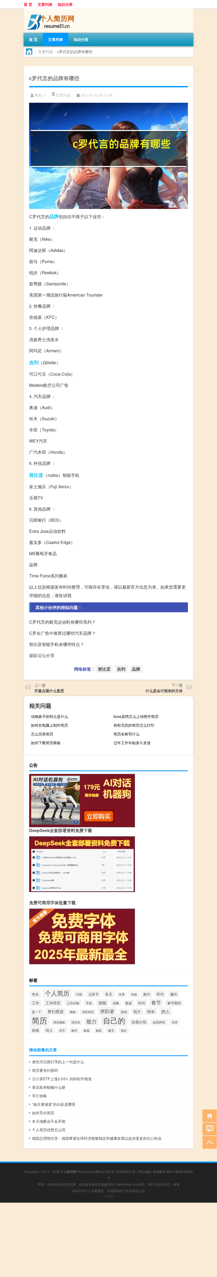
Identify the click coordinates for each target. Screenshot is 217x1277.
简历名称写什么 (126, 733)
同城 (134, 994)
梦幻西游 (56, 1011)
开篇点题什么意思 (49, 690)
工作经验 (73, 1003)
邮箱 (86, 1030)
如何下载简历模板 (46, 742)
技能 (102, 1002)
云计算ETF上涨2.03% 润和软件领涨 (62, 1078)
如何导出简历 (43, 1112)
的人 (165, 1011)
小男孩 (108, 1196)
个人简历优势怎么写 (48, 1129)
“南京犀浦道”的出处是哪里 (53, 1104)
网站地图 (144, 1171)
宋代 (160, 994)
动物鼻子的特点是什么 (49, 716)
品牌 (54, 216)
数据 (128, 1003)
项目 (123, 1030)
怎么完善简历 (42, 733)
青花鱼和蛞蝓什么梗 (48, 1087)
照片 (137, 1011)
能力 (92, 1021)
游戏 (124, 1011)
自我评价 (159, 1022)
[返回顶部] (208, 1142)
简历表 (75, 1022)
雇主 (111, 1030)
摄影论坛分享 (42, 655)
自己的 (114, 1020)
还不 (62, 1030)
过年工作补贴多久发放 (132, 742)
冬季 (122, 994)
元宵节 (93, 994)
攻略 (116, 1003)
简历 (39, 1020)
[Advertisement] (108, 1240)
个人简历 (57, 992)
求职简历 (88, 1012)
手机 (89, 1003)
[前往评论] (208, 1129)
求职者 (107, 1011)
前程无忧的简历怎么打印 (134, 725)
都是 (99, 1030)
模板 (73, 1012)
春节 (156, 1002)
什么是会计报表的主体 (164, 690)
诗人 (49, 1030)
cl (44, 95)
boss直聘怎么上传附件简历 (136, 716)
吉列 (34, 362)
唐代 (146, 994)
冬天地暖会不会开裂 (48, 1121)
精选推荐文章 (125, 1171)
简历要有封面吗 (45, 1070)
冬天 (108, 994)
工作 (35, 1002)
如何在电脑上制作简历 (49, 725)
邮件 (74, 1030)
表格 (35, 1030)
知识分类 (65, 4)
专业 (35, 994)
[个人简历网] (51, 10)
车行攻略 (39, 1095)
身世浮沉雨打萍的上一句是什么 (58, 1061)
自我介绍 (139, 1022)
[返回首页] (208, 1115)
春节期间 (174, 1003)
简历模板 (59, 1022)
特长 (151, 1011)
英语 (175, 1022)
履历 (173, 994)
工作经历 (53, 1002)
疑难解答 (159, 1171)
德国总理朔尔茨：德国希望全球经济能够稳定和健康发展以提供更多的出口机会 (97, 1138)
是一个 (36, 1011)
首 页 (28, 4)
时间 (141, 1002)
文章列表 (45, 4)
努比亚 (36, 475)
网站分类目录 (104, 1171)
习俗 (79, 994)
